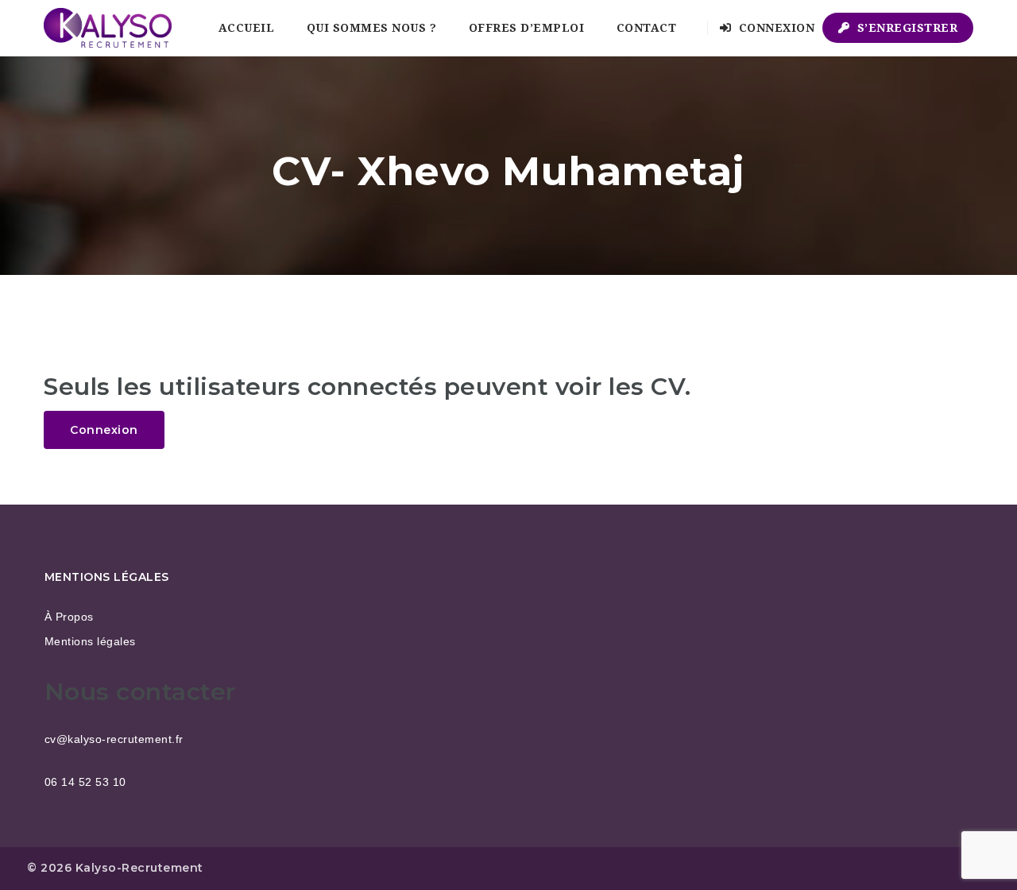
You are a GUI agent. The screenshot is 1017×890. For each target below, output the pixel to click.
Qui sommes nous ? (372, 27)
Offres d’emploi (527, 27)
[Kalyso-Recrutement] (108, 28)
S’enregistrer (905, 27)
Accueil (246, 27)
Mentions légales (90, 641)
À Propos (69, 616)
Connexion (774, 27)
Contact (647, 27)
